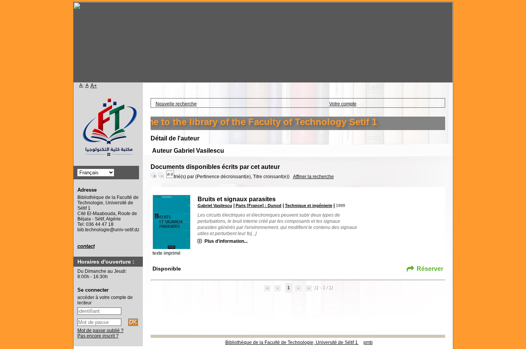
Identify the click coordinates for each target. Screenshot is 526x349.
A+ (93, 86)
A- (81, 85)
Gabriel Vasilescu (215, 205)
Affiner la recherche (313, 176)
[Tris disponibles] (170, 176)
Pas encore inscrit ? (98, 336)
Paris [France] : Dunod (258, 205)
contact (86, 246)
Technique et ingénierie (308, 205)
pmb (368, 342)
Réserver (430, 269)
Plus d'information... (226, 241)
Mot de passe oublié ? (100, 330)
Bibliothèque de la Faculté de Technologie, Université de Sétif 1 (292, 342)
